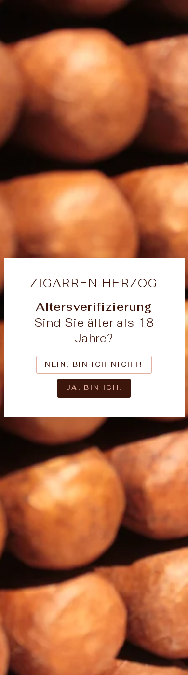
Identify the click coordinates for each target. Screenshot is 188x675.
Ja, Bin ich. (94, 388)
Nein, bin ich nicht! (94, 364)
